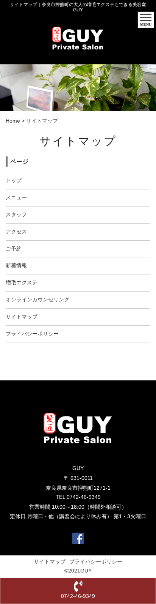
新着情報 (16, 265)
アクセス (16, 232)
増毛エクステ (21, 282)
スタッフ (16, 214)
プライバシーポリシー (32, 334)
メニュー (16, 197)
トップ (14, 180)
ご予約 (14, 249)
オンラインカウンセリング (37, 299)
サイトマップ (21, 317)
